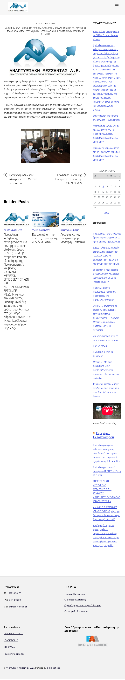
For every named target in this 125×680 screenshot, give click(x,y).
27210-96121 (15, 600)
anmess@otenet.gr (18, 607)
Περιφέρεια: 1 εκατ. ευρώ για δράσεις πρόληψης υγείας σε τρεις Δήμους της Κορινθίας (107, 237)
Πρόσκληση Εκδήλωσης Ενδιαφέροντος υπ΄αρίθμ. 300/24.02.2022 (68, 179)
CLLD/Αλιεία (9, 647)
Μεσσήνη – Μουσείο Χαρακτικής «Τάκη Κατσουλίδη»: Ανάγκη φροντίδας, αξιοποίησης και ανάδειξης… (106, 370)
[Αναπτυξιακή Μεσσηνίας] (18, 10)
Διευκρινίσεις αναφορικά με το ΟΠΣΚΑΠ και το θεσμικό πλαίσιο (106, 35)
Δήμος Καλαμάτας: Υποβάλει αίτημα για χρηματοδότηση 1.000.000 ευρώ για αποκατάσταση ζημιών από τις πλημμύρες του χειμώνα (106, 255)
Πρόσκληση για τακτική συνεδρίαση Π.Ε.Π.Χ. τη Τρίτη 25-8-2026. (107, 471)
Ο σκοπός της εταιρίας (75, 600)
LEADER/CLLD (11, 640)
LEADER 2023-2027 (13, 633)
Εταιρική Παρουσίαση (74, 594)
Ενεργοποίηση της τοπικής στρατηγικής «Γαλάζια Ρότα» (45, 238)
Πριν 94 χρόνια (100, 345)
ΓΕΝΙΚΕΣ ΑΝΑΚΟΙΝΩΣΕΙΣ (13, 230)
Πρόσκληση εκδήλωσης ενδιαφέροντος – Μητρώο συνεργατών (23, 179)
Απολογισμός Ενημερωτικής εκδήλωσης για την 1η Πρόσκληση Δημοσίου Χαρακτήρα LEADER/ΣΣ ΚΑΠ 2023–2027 (106, 133)
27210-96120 (15, 593)
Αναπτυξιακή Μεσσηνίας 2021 (20, 668)
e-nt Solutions (53, 668)
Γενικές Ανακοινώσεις (14, 654)
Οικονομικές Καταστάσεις (76, 611)
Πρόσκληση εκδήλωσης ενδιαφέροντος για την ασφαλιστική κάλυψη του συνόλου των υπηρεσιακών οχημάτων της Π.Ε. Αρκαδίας (106, 453)
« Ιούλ (106, 212)
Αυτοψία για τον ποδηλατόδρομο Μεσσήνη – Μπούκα (73, 238)
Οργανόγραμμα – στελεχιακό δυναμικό (82, 605)
